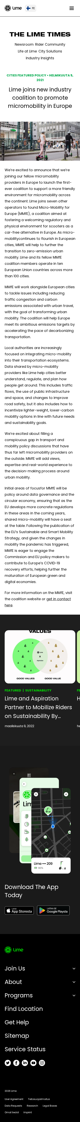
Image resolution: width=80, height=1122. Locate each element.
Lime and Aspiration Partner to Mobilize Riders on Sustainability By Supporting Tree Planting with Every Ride (38, 708)
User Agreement (14, 1099)
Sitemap (17, 1036)
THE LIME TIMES (40, 35)
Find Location (24, 1009)
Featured (13, 690)
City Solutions (50, 51)
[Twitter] (8, 1063)
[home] (13, 8)
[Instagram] (42, 1063)
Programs (19, 995)
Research (32, 1105)
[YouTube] (33, 1063)
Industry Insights (40, 58)
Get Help (17, 1022)
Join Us (15, 968)
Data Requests (13, 1105)
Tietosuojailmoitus (39, 1099)
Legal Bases (50, 1105)
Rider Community (50, 44)
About (13, 982)
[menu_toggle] (71, 8)
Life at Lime (27, 51)
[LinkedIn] (25, 1063)
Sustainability (38, 690)
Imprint (27, 1112)
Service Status (25, 1049)
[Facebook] (16, 1063)
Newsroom (24, 44)
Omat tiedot (12, 1112)
